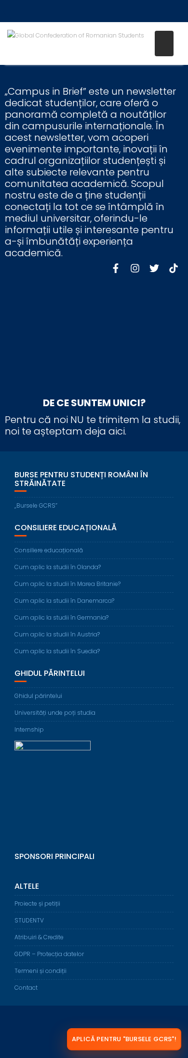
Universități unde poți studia (54, 713)
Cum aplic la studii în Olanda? (57, 567)
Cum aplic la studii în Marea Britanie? (67, 584)
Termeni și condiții (40, 971)
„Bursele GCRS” (35, 505)
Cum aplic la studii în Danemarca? (64, 601)
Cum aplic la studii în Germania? (61, 617)
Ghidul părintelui (38, 696)
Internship (29, 729)
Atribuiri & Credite (39, 937)
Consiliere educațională (48, 550)
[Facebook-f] (115, 268)
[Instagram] (135, 268)
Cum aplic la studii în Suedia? (57, 651)
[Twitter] (154, 268)
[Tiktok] (173, 268)
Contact (26, 987)
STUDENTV (29, 920)
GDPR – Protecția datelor (49, 954)
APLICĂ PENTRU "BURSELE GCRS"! (124, 1039)
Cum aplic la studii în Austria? (57, 634)
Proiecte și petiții (37, 903)
